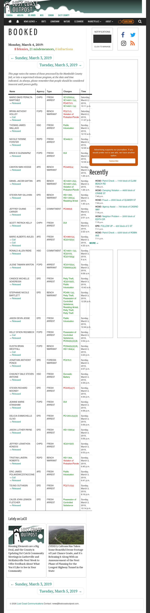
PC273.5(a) (68, 485)
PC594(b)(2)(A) (70, 340)
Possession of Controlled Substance (69, 301)
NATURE (67, 21)
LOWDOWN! (54, 21)
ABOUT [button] (109, 21)
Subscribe (113, 161)
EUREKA (9, 15)
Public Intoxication (68, 126)
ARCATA (20, 15)
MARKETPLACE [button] (94, 21)
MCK (41, 15)
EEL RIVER (31, 15)
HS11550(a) (69, 429)
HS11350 (67, 194)
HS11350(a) (69, 197)
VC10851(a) (68, 236)
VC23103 (67, 253)
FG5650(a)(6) (69, 267)
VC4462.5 (67, 139)
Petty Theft (68, 278)
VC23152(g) (68, 256)
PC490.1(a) (68, 292)
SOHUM (51, 15)
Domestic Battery (67, 375)
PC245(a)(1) (69, 387)
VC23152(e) (68, 239)
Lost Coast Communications (30, 603)
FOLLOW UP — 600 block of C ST (116, 225)
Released (16, 103)
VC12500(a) (68, 97)
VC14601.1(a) (69, 100)
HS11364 (67, 457)
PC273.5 (67, 111)
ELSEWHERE (78, 21)
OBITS (43, 21)
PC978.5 (67, 359)
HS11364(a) (69, 348)
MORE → (94, 242)
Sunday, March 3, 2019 (31, 57)
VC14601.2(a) (69, 180)
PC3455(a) (68, 166)
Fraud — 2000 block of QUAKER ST (119, 199)
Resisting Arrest (70, 200)
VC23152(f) (68, 281)
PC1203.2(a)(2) (70, 415)
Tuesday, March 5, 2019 (60, 64)
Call (14, 117)
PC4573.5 (68, 103)
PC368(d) (67, 208)
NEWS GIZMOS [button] (29, 21)
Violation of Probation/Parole (71, 115)
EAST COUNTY (63, 15)
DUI (65, 152)
